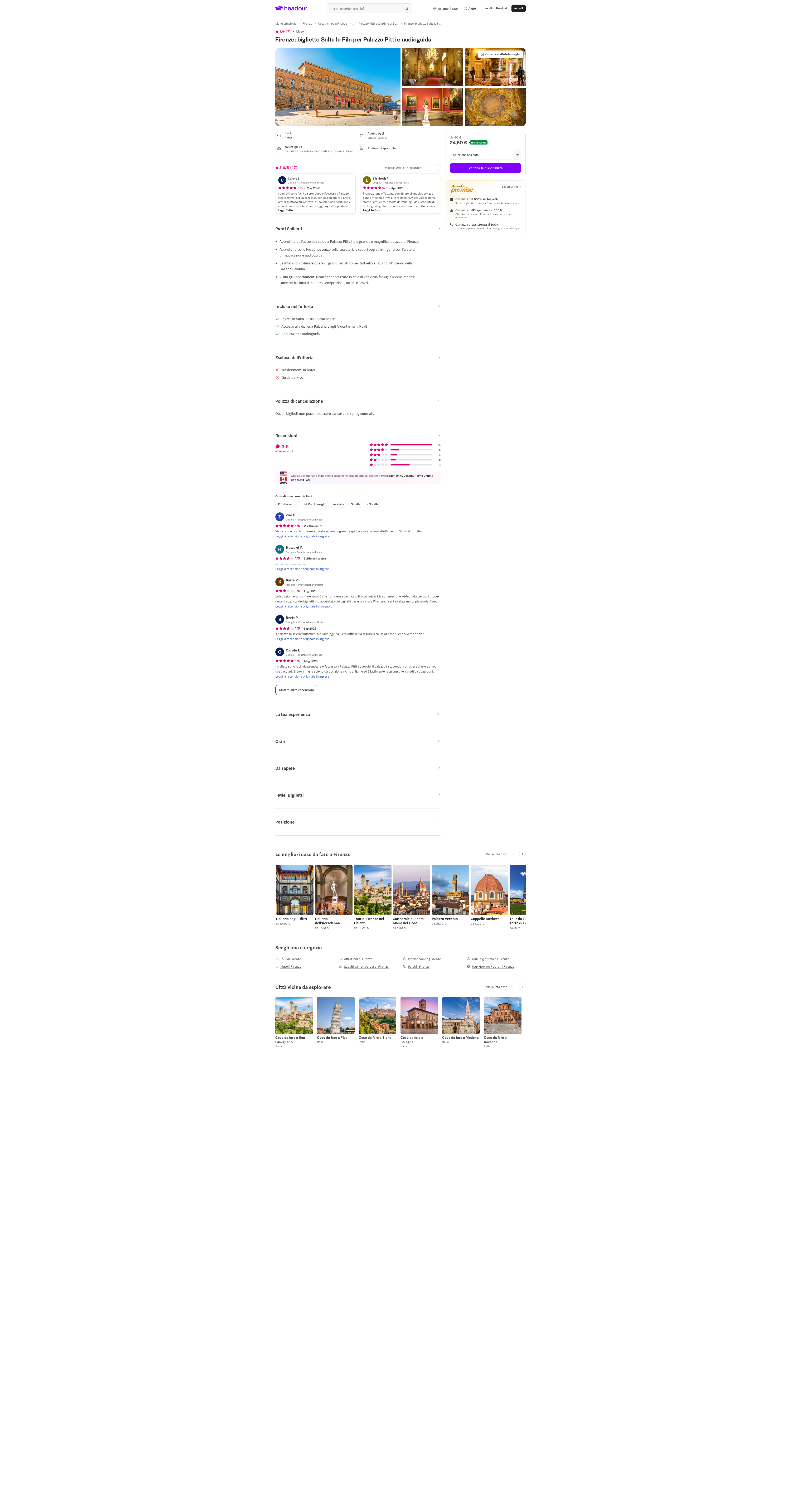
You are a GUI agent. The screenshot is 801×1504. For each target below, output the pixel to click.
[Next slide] (437, 167)
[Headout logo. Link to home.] (291, 8)
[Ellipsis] (353, 24)
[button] (337, 87)
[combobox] (369, 8)
